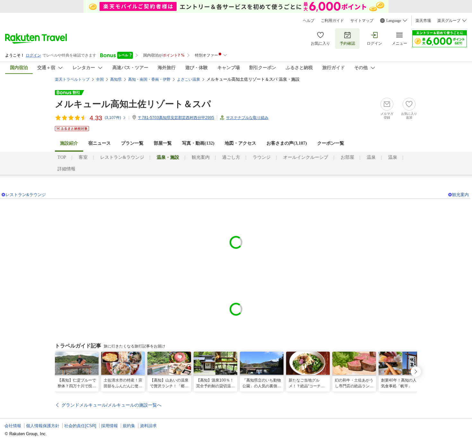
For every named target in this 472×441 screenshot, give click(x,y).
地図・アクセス (240, 143)
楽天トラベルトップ (72, 79)
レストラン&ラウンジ (122, 157)
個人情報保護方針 (42, 425)
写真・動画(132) (198, 143)
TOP (61, 157)
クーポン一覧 (330, 143)
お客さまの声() (287, 143)
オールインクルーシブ (305, 157)
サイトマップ (361, 20)
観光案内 (201, 157)
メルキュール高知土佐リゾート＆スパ (133, 104)
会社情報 (12, 425)
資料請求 (148, 425)
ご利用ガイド (332, 20)
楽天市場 (423, 20)
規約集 (129, 425)
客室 (83, 157)
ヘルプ (308, 20)
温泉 (371, 157)
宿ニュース (99, 143)
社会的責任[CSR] (80, 425)
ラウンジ (262, 157)
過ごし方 (231, 157)
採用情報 (109, 425)
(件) (113, 118)
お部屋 (347, 157)
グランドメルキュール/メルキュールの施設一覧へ (111, 405)
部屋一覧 (163, 143)
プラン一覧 (132, 143)
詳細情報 (66, 168)
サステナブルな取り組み (247, 117)
